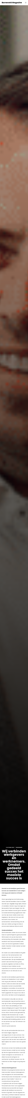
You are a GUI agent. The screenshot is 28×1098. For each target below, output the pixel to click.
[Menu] (25, 2)
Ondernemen (19, 847)
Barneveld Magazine (12, 2)
